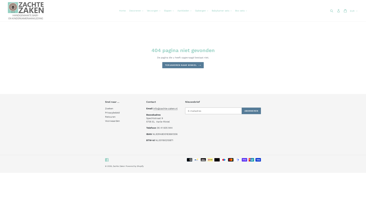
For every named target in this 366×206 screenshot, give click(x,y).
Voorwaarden (112, 121)
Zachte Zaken (119, 166)
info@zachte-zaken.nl (165, 108)
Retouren (110, 116)
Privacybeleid (112, 112)
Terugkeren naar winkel (181, 65)
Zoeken (109, 108)
